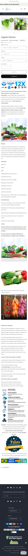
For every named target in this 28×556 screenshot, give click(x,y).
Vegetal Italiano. (4, 44)
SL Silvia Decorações (12, 546)
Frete (2, 42)
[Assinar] (23, 496)
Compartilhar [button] (6, 467)
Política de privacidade (21, 548)
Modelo (2, 57)
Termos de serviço (8, 550)
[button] (2, 9)
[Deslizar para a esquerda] (10, 33)
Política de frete (16, 550)
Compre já (14, 76)
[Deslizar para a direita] (17, 33)
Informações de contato (14, 552)
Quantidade (3, 63)
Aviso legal (23, 550)
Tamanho (3, 51)
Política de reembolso (11, 548)
